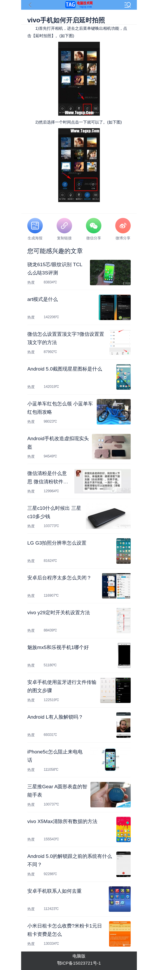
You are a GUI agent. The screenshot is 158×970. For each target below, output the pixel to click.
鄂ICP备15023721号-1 (79, 963)
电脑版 (79, 956)
